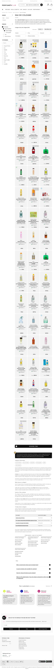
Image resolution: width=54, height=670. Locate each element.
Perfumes (10, 12)
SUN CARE (30, 9)
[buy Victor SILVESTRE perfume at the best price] (46, 257)
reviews (27, 586)
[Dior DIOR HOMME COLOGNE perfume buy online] (21, 97)
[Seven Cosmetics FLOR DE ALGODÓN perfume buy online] (33, 330)
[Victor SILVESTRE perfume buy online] (45, 266)
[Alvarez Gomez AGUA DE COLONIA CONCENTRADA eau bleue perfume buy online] (45, 372)
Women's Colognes (18, 543)
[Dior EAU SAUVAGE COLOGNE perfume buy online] (21, 436)
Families (4, 24)
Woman (4, 20)
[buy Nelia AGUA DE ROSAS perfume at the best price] (21, 235)
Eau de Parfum (18, 462)
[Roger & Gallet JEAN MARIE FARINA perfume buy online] (33, 139)
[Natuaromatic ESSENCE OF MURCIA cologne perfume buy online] (45, 394)
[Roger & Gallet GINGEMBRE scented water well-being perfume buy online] (45, 224)
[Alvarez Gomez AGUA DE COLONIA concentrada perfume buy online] (21, 372)
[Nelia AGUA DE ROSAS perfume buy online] (21, 245)
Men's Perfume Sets (44, 541)
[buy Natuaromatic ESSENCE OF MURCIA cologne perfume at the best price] (46, 384)
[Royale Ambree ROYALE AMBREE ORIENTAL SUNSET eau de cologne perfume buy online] (33, 436)
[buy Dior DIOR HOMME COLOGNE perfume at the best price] (21, 87)
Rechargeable (38, 462)
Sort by (39, 29)
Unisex (7, 18)
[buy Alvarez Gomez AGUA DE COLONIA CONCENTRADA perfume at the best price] (46, 278)
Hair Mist (16, 554)
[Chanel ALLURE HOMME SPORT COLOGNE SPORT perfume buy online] (33, 97)
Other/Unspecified (43, 629)
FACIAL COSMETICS (15, 9)
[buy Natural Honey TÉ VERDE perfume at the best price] (21, 299)
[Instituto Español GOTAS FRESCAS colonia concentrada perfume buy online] (45, 118)
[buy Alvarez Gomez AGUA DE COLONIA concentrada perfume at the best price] (21, 363)
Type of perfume (16, 12)
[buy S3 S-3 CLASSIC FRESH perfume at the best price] (21, 405)
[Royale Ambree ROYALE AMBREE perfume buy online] (45, 139)
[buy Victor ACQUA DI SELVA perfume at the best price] (46, 151)
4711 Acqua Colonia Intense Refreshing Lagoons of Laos (26, 520)
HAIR (21, 9)
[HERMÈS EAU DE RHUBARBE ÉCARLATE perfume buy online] (45, 76)
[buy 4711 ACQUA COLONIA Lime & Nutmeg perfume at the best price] (46, 172)
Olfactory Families (31, 36)
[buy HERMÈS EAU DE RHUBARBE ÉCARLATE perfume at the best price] (46, 66)
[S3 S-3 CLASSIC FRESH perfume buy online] (21, 415)
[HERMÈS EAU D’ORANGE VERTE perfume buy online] (21, 182)
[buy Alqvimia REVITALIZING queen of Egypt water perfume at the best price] (33, 108)
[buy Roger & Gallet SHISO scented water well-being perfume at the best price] (33, 299)
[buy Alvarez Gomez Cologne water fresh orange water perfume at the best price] (33, 278)
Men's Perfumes (18, 541)
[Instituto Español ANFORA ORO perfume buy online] (21, 139)
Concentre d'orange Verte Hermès (22, 523)
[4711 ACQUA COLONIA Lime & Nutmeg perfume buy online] (45, 182)
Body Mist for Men (18, 553)
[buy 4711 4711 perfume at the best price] (46, 87)
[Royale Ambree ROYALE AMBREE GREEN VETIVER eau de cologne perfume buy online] (21, 351)
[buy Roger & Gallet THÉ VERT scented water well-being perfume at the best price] (46, 299)
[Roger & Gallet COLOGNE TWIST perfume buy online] (33, 372)
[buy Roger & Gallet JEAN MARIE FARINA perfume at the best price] (33, 130)
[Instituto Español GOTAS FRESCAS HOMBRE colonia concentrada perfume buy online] (33, 182)
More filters (47, 29)
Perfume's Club (4, 12)
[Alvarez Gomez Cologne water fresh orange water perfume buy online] (33, 288)
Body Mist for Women (19, 551)
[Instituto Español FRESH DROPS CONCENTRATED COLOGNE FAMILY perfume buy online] (21, 266)
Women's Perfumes (18, 539)
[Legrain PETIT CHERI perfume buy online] (33, 245)
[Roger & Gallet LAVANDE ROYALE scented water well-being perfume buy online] (45, 415)
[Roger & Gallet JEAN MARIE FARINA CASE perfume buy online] (45, 203)
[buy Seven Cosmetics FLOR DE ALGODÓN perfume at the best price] (33, 320)
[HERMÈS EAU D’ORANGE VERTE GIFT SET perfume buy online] (21, 76)
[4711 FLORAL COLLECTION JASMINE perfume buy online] (33, 266)
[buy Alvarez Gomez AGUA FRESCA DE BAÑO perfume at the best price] (21, 193)
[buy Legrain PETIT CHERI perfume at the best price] (33, 235)
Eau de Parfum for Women (33, 541)
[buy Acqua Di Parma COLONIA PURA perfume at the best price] (33, 193)
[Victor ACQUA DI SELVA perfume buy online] (45, 161)
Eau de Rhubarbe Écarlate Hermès (22, 525)
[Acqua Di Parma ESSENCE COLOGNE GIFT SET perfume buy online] (33, 55)
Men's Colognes (18, 544)
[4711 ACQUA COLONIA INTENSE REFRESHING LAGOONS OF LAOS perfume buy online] (21, 224)
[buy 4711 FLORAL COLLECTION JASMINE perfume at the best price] (33, 257)
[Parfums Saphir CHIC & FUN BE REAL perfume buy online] (33, 351)
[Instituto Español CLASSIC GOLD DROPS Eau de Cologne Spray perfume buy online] (33, 394)
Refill (44, 462)
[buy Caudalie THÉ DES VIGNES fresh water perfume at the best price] (21, 108)
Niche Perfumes (44, 543)
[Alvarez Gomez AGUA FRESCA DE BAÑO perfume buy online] (21, 203)
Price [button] (29, 33)
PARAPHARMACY (36, 9)
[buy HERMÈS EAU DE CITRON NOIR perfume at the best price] (46, 45)
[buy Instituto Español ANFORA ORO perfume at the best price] (21, 130)
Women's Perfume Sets (45, 539)
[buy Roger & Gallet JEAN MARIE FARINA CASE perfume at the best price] (46, 193)
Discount (42, 33)
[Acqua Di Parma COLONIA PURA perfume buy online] (33, 203)
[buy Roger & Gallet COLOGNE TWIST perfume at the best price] (33, 363)
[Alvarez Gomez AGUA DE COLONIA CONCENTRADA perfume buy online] (45, 288)
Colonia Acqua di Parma (20, 517)
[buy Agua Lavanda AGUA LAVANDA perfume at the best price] (33, 405)
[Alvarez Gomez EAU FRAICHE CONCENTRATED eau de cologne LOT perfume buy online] (33, 224)
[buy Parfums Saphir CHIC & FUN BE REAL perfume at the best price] (33, 341)
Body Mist (32, 462)
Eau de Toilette (26, 462)
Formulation (18, 36)
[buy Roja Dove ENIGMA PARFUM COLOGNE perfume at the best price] (33, 66)
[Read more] (44, 621)
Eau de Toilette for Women (33, 544)
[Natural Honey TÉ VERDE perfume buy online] (21, 309)
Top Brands (5, 40)
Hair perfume (18, 465)
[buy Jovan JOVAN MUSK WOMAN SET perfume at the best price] (21, 151)
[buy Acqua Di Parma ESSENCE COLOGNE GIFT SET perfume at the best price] (33, 45)
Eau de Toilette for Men (32, 545)
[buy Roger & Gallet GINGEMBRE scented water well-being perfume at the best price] (46, 214)
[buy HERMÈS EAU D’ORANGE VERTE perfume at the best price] (21, 172)
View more (48, 586)
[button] (10, 643)
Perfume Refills (18, 556)
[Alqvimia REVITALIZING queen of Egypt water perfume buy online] (33, 118)
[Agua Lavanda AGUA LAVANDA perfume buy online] (33, 415)
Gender (4, 15)
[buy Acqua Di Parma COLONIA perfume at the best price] (21, 45)
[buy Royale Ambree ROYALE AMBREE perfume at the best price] (46, 130)
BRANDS (50, 9)
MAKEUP (25, 9)
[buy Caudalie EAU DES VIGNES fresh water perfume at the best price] (46, 320)
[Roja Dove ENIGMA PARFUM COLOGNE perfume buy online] (33, 76)
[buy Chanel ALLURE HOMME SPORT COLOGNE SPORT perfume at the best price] (33, 87)
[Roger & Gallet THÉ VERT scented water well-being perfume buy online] (45, 309)
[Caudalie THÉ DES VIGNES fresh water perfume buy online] (21, 118)
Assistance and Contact (6, 0)
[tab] (21, 33)
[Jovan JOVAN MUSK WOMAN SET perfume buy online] (21, 161)
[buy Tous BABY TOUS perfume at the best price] (21, 320)
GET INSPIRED (22, 4)
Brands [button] (17, 33)
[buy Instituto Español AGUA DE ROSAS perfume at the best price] (46, 341)
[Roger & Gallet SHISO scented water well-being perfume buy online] (33, 309)
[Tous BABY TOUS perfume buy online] (21, 330)
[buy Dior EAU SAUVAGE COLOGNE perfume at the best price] (21, 426)
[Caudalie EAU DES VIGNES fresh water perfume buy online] (45, 330)
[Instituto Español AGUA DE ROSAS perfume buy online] (45, 351)
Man (3, 18)
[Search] (41, 5)
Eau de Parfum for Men (32, 542)
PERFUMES (7, 9)
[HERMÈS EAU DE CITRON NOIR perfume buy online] (45, 55)
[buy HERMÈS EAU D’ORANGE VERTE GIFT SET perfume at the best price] (21, 66)
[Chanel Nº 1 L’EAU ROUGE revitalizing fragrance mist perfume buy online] (33, 161)
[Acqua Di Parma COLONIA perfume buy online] (21, 55)
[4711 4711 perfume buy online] (45, 97)
